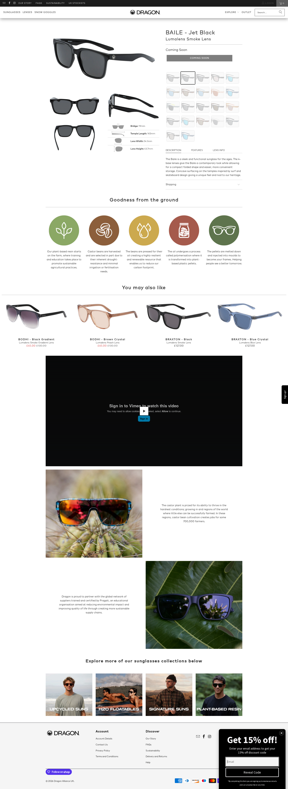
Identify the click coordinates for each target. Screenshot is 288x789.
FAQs (39, 3)
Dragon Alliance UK (64, 781)
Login (269, 3)
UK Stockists (77, 3)
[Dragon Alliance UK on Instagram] (14, 3)
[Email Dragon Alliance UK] (3, 3)
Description (173, 150)
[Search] (280, 12)
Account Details (104, 739)
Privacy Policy (103, 751)
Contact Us (102, 745)
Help (148, 763)
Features (197, 150)
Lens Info (219, 150)
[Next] (279, 323)
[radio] (173, 78)
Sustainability (55, 3)
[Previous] (9, 323)
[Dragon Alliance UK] (145, 12)
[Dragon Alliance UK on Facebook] (9, 3)
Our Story (25, 3)
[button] (232, 12)
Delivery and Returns (156, 757)
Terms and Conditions (107, 757)
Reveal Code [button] (252, 772)
